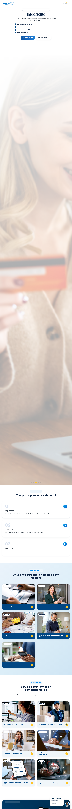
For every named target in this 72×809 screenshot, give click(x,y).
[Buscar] (63, 3)
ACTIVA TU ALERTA (28, 37)
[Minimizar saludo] (62, 798)
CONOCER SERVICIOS (43, 37)
